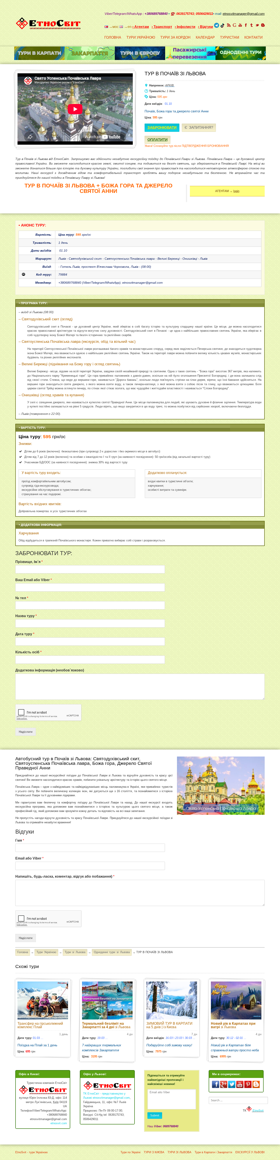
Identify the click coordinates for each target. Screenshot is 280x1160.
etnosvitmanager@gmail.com (111, 1097)
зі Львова (106, 1025)
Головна (22, 952)
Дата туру (24, 634)
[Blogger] (263, 25)
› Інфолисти (185, 27)
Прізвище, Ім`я (29, 562)
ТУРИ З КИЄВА (154, 1152)
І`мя (19, 840)
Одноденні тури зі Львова (112, 952)
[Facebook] (246, 25)
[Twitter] (257, 25)
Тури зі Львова (75, 952)
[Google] (234, 25)
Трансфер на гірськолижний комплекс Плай (40, 1025)
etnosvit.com (59, 1123)
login (236, 191)
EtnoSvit (258, 1110)
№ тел (21, 598)
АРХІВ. (170, 85)
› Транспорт (162, 27)
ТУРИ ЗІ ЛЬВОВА (179, 1152)
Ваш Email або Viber (33, 580)
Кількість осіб (28, 652)
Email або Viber (29, 858)
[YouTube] (240, 25)
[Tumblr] (251, 25)
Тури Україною (46, 952)
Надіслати (25, 731)
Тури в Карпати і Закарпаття (213, 1152)
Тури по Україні (130, 1152)
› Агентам (140, 27)
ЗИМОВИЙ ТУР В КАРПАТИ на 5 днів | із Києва (169, 1025)
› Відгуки (205, 27)
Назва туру (26, 616)
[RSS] (229, 25)
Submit (154, 1115)
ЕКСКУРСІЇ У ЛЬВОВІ (250, 1152)
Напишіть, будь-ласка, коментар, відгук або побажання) (64, 876)
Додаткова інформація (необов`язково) (49, 670)
